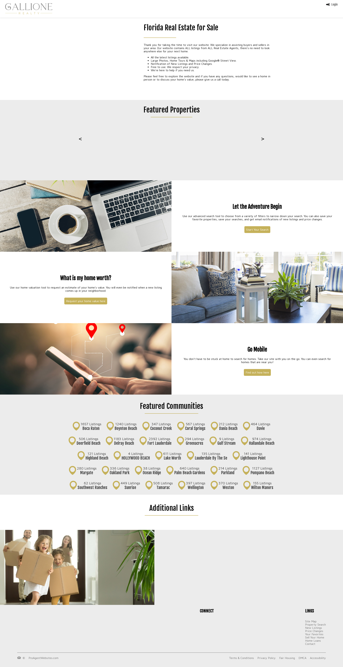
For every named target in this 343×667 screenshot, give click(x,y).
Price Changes (314, 631)
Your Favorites (314, 634)
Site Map (311, 621)
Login (334, 4)
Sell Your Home (314, 637)
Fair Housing (287, 658)
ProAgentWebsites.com (43, 658)
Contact (310, 643)
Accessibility (318, 658)
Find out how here (257, 372)
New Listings (313, 627)
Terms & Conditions (241, 658)
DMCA (302, 658)
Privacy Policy (266, 658)
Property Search (315, 624)
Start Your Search (257, 229)
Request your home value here (85, 301)
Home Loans (313, 640)
